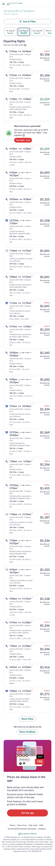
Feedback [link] (42, 829)
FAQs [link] (41, 825)
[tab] (10, 32)
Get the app (27, 813)
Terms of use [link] (22, 825)
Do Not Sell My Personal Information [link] (22, 829)
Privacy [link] (12, 825)
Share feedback (27, 732)
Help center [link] (33, 825)
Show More (27, 719)
